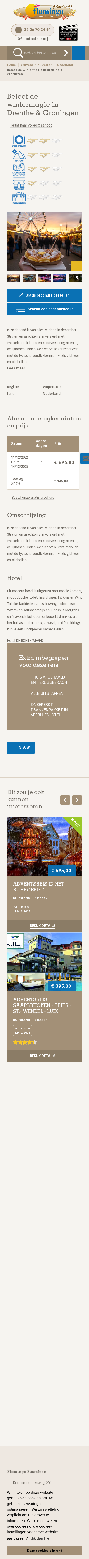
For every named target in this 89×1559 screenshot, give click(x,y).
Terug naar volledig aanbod (31, 125)
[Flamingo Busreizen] (45, 12)
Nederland (65, 65)
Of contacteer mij (33, 39)
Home (11, 65)
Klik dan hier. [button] (40, 1538)
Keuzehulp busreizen (36, 65)
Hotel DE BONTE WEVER (25, 641)
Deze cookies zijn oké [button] (44, 1550)
